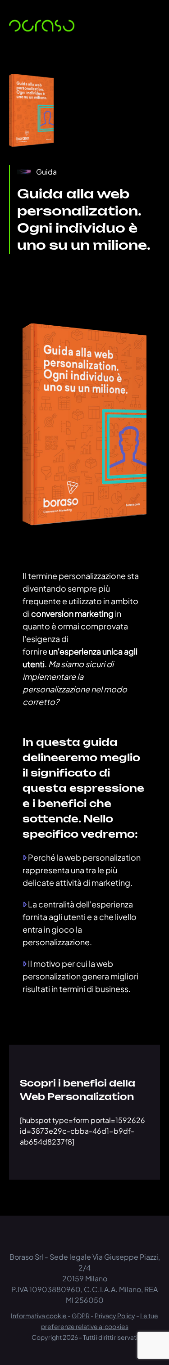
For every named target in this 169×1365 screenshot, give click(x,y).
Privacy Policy (115, 1315)
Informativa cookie (39, 1315)
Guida (46, 171)
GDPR (81, 1315)
